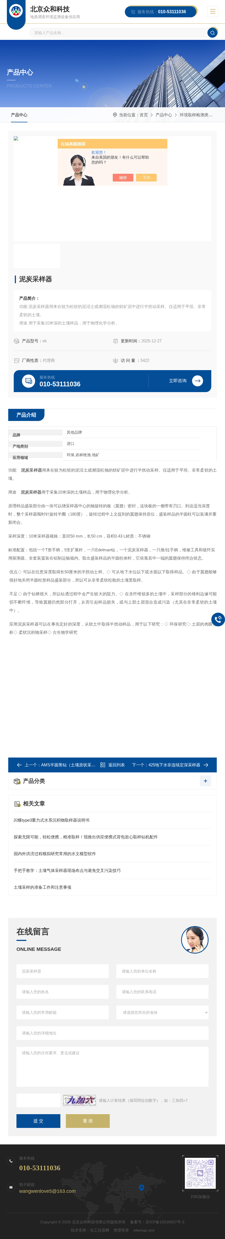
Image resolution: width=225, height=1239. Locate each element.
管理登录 (121, 1230)
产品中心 (19, 114)
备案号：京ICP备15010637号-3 (157, 1222)
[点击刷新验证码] (79, 1100)
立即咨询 (178, 380)
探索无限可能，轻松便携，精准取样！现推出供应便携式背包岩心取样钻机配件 (86, 837)
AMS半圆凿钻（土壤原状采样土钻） (74, 764)
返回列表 (116, 764)
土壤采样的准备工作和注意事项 (42, 887)
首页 (144, 114)
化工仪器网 (99, 1230)
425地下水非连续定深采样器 (174, 764)
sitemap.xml (143, 1230)
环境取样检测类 (194, 114)
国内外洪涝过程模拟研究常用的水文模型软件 (55, 853)
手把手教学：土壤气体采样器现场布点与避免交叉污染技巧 (67, 870)
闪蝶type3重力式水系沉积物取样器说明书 (51, 820)
